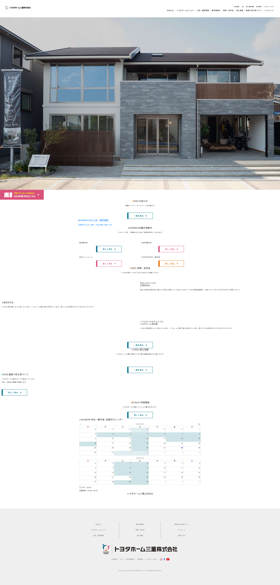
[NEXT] (199, 424)
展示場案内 (216, 10)
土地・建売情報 (203, 10)
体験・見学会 (228, 10)
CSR (242, 6)
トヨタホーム (267, 6)
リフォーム (268, 10)
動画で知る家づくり (254, 10)
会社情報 (236, 6)
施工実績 (239, 10)
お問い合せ (181, 535)
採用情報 (258, 6)
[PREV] (81, 424)
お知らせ (170, 10)
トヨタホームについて (185, 10)
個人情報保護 (250, 6)
